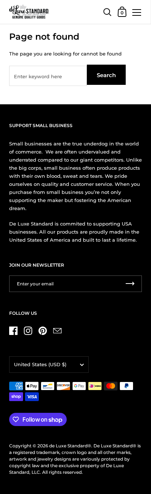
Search (106, 75)
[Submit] (130, 283)
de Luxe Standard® (70, 445)
